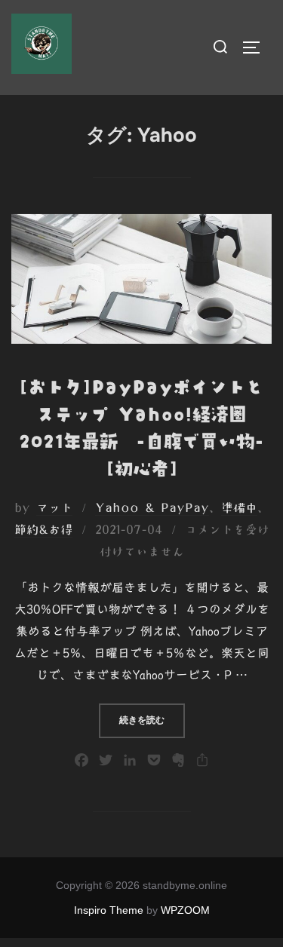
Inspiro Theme (108, 910)
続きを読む (152, 719)
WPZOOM (185, 910)
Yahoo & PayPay (152, 507)
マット (54, 507)
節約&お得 (43, 529)
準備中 (239, 507)
